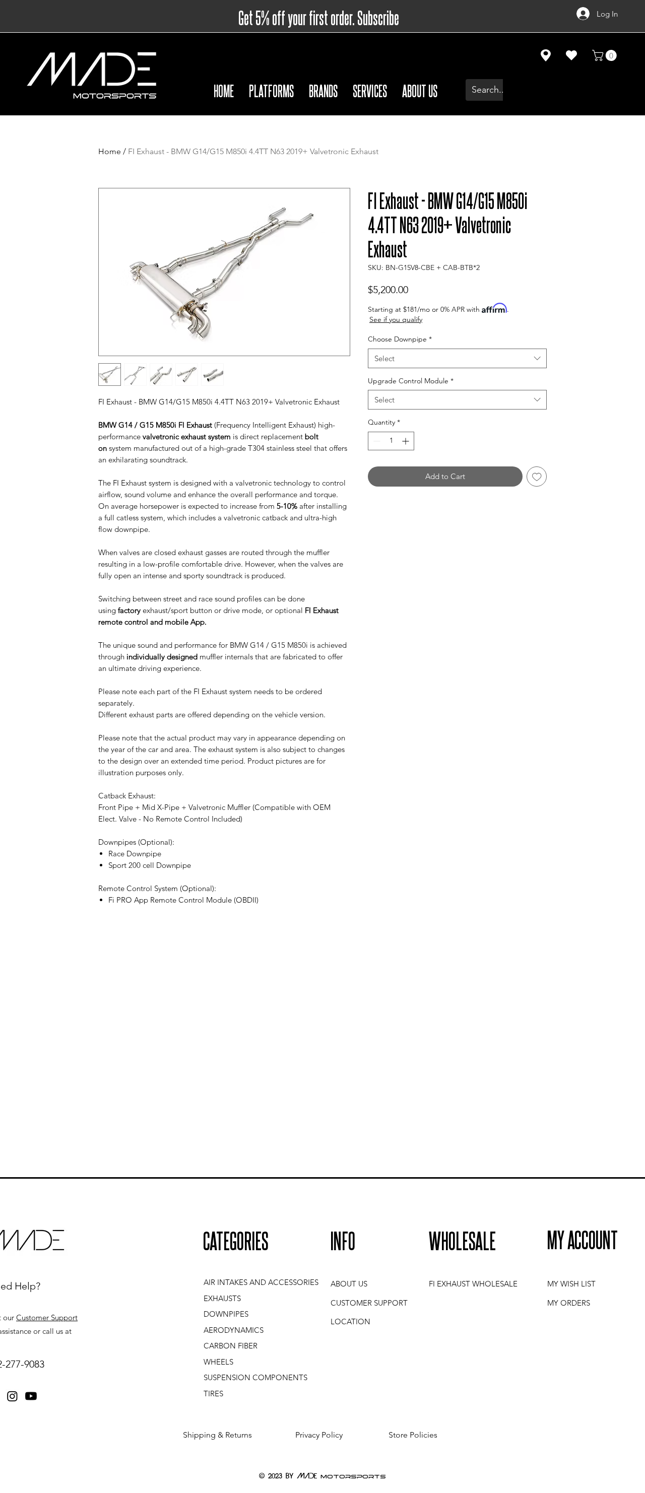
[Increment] (406, 441)
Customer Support (47, 1317)
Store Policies (413, 1435)
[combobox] (457, 358)
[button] (271, 90)
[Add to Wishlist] (537, 476)
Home (109, 151)
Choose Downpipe (400, 339)
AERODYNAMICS (234, 1330)
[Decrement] (375, 441)
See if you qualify (395, 319)
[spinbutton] (391, 441)
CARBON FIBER (230, 1345)
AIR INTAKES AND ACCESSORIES (261, 1282)
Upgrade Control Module (411, 380)
